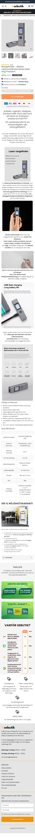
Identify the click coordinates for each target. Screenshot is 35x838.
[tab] (17, 557)
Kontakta (4, 771)
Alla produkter (6, 768)
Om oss (4, 788)
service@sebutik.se (9, 757)
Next (32, 35)
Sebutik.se (22, 828)
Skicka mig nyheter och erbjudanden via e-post (17, 814)
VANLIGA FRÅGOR (7, 774)
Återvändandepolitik (8, 785)
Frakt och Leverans (8, 777)
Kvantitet (4, 88)
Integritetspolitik (7, 779)
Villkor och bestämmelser (10, 782)
